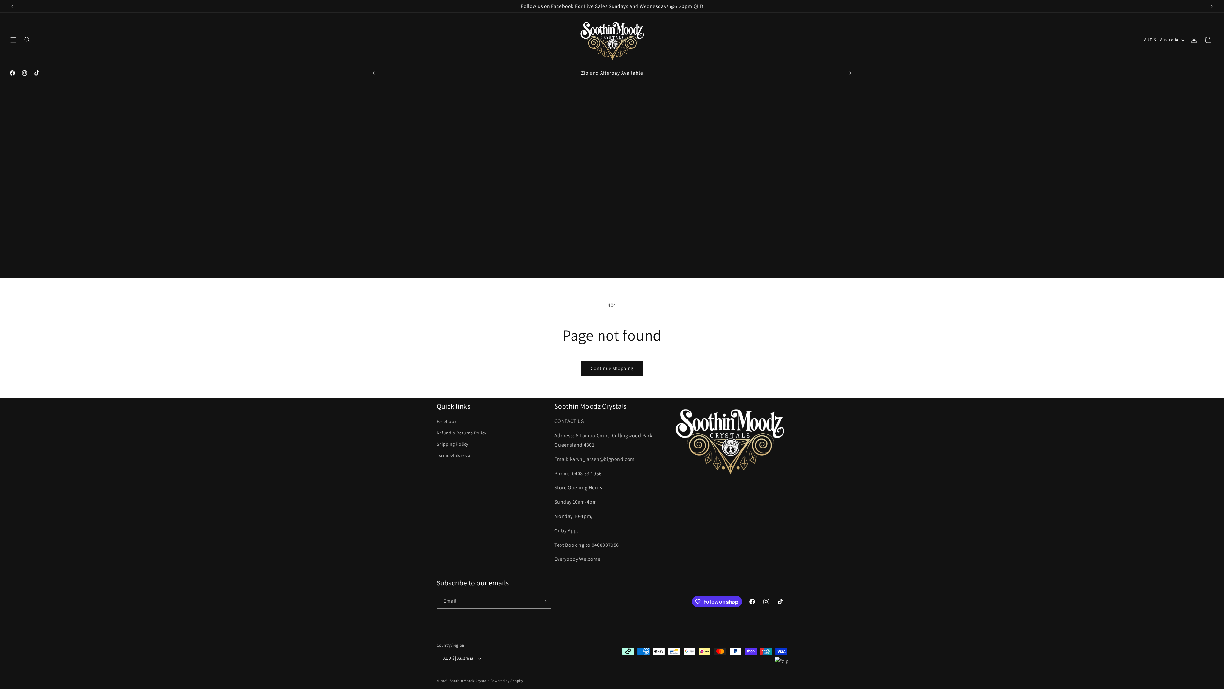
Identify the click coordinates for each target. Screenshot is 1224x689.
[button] (13, 40)
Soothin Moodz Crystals (470, 680)
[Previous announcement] (12, 6)
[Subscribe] (544, 601)
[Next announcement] (1212, 6)
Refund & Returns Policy (461, 433)
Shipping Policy (452, 444)
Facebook (447, 421)
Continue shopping (612, 368)
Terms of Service (453, 455)
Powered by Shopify (507, 680)
